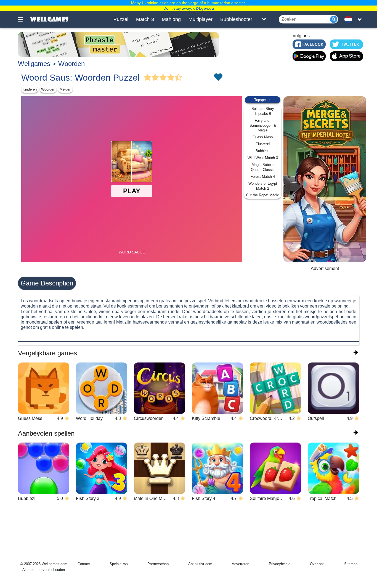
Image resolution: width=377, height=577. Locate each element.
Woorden (71, 63)
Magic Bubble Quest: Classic (263, 167)
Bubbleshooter (236, 19)
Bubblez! (263, 151)
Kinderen (30, 89)
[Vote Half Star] (178, 77)
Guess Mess (263, 137)
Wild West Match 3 (263, 158)
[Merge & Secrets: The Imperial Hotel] (324, 179)
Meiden (65, 89)
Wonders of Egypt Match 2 (262, 185)
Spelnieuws (119, 564)
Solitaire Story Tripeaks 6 (262, 111)
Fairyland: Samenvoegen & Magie (262, 125)
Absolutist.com (200, 564)
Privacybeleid (279, 564)
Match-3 (145, 19)
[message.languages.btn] (349, 19)
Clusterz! (263, 144)
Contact (84, 564)
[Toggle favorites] (218, 77)
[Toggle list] (264, 19)
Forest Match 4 (263, 176)
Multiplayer (201, 19)
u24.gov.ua (203, 8)
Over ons (317, 564)
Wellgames (34, 63)
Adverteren (240, 564)
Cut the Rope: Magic (262, 195)
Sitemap (350, 564)
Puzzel (120, 19)
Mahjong (171, 19)
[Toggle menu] (23, 19)
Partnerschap (158, 564)
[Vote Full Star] (148, 77)
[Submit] (333, 19)
